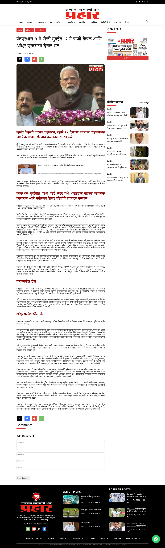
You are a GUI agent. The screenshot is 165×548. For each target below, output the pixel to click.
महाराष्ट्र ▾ (42, 22)
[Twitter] (142, 2)
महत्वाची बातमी (40, 30)
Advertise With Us (133, 538)
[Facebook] (144, 2)
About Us (63, 538)
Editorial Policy (77, 538)
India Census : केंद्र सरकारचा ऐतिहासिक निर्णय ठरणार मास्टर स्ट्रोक (61, 165)
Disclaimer (51, 538)
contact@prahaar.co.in (40, 524)
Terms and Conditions (33, 538)
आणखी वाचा (143, 102)
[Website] (136, 2)
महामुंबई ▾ (30, 22)
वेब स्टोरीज (117, 22)
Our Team (91, 538)
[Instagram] (147, 2)
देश (51, 22)
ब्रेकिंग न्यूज (29, 30)
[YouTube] (139, 2)
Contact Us (104, 538)
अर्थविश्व (94, 22)
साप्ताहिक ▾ (83, 22)
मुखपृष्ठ (21, 22)
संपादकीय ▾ (71, 22)
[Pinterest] (34, 59)
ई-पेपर (127, 22)
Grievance (117, 538)
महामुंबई (20, 30)
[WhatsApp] (41, 59)
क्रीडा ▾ (59, 22)
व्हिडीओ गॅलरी (105, 22)
